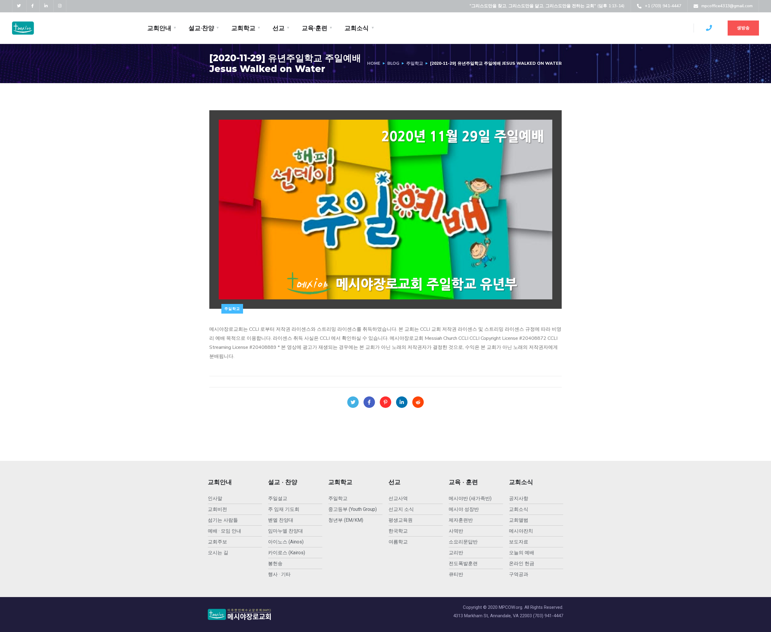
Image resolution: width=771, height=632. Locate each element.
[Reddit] (418, 402)
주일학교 (414, 63)
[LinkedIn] (401, 402)
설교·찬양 (201, 28)
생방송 (743, 28)
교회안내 (159, 28)
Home (373, 63)
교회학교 (243, 28)
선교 (279, 28)
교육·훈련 (314, 28)
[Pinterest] (385, 402)
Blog (393, 63)
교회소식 (357, 28)
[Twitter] (353, 402)
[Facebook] (369, 402)
